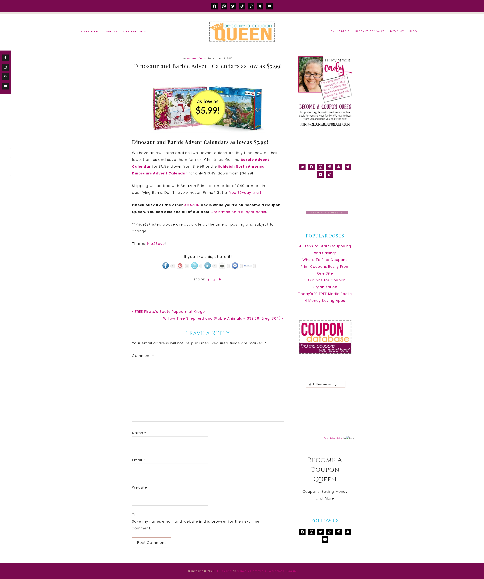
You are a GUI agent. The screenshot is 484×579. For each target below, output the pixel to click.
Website (139, 487)
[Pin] (219, 279)
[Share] (208, 279)
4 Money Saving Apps (325, 300)
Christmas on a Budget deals (238, 211)
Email (138, 460)
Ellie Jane (224, 571)
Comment (143, 355)
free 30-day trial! (244, 192)
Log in (291, 571)
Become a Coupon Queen (242, 32)
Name (139, 432)
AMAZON (192, 205)
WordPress (276, 571)
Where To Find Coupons (325, 259)
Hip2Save (156, 243)
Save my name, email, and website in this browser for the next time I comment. (197, 525)
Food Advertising (333, 438)
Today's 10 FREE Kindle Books (325, 293)
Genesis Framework (251, 571)
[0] (4, 149)
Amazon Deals (196, 58)
